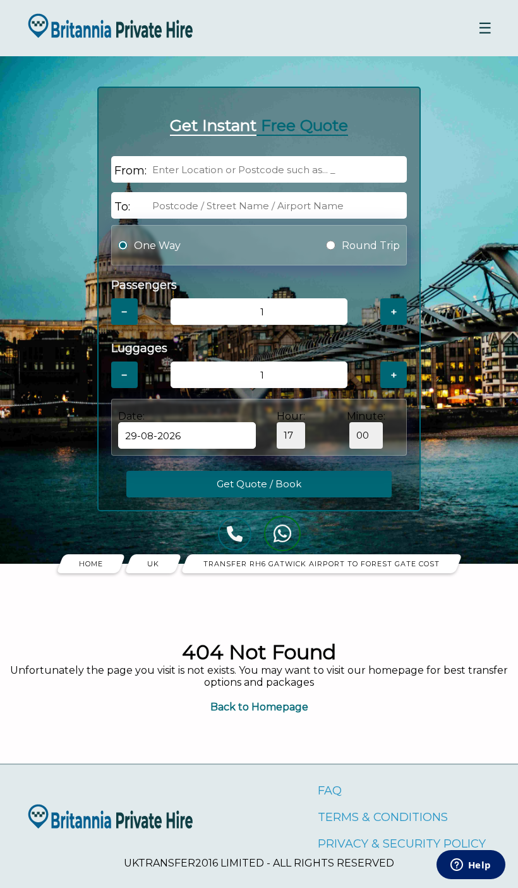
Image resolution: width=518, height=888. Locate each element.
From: (130, 171)
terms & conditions (383, 817)
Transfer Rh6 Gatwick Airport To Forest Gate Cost (321, 563)
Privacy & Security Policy (402, 844)
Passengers (144, 285)
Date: (131, 416)
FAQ (330, 791)
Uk (153, 563)
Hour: (291, 416)
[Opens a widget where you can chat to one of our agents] (470, 866)
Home (91, 563)
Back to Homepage (259, 707)
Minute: (366, 416)
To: (122, 207)
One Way (157, 246)
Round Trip (371, 246)
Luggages (139, 348)
